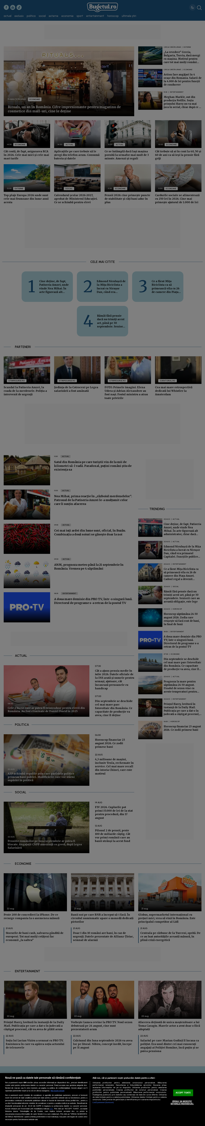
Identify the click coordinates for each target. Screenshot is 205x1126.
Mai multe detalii (57, 1091)
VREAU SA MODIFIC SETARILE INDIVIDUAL (182, 1102)
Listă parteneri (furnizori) (103, 1102)
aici (51, 1109)
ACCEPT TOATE (183, 1092)
